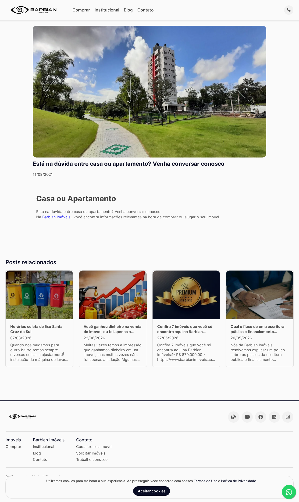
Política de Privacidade (238, 481)
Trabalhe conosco (92, 459)
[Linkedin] (274, 417)
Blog (128, 9)
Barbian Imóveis (56, 217)
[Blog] (233, 417)
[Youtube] (247, 417)
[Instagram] (287, 417)
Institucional (107, 9)
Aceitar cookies (152, 491)
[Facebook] (260, 417)
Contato (145, 9)
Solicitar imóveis (90, 453)
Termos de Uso (205, 481)
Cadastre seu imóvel (94, 446)
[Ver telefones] (288, 10)
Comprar (81, 9)
